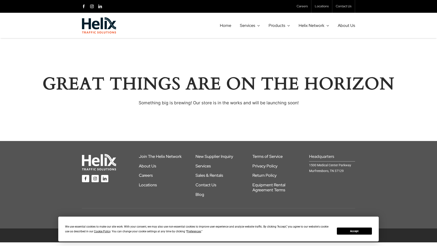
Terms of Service (267, 156)
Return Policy (264, 175)
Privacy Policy (264, 166)
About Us (147, 166)
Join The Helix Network (160, 156)
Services (203, 166)
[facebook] (84, 6)
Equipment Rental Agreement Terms (268, 187)
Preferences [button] (194, 231)
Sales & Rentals (209, 175)
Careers (146, 175)
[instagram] (92, 6)
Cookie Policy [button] (102, 231)
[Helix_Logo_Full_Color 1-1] (99, 19)
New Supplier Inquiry (214, 156)
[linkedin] (100, 6)
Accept (354, 231)
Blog (200, 194)
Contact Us (206, 184)
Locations (148, 184)
